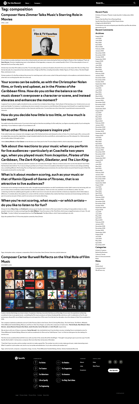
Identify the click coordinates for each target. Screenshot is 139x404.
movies (34, 349)
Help (94, 362)
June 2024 (98, 90)
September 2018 (100, 232)
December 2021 (100, 152)
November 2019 (100, 203)
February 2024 (99, 98)
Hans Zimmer (45, 252)
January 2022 (99, 150)
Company (37, 3)
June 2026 (98, 40)
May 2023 (98, 117)
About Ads (46, 395)
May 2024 (98, 92)
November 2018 (100, 228)
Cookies (39, 395)
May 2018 (98, 240)
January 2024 (99, 100)
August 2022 (99, 135)
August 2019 (99, 210)
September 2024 (100, 84)
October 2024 (99, 82)
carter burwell (9, 349)
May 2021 (98, 166)
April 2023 (98, 119)
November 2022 (100, 129)
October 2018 (99, 230)
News (27, 3)
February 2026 (99, 49)
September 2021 (100, 158)
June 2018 (98, 238)
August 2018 (99, 234)
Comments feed (100, 268)
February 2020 (99, 197)
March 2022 (99, 146)
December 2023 (100, 102)
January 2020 (99, 199)
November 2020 (100, 179)
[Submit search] (134, 3)
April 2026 (98, 45)
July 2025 (98, 63)
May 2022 (98, 141)
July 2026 (98, 38)
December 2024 (100, 78)
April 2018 (98, 243)
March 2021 (98, 170)
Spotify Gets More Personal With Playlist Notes (109, 21)
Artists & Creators (100, 250)
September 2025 (100, 59)
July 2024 (98, 88)
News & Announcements (102, 256)
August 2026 (99, 36)
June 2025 (98, 65)
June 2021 (98, 164)
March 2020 (99, 195)
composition (26, 252)
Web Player (96, 366)
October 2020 (99, 181)
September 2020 (100, 183)
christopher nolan (10, 252)
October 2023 (99, 106)
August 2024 (99, 86)
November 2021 (100, 154)
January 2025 (99, 75)
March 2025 (99, 71)
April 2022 (98, 144)
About (82, 362)
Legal (16, 395)
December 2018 (100, 226)
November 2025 (100, 55)
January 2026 (99, 51)
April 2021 (98, 168)
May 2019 (98, 216)
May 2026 (98, 42)
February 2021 (99, 172)
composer (19, 252)
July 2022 (98, 137)
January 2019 (99, 224)
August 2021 (99, 160)
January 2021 (99, 174)
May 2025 (98, 67)
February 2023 (99, 123)
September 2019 (100, 207)
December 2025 (100, 53)
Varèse (59, 349)
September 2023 (100, 108)
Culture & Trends (100, 254)
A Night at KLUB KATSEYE (103, 23)
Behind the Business (101, 252)
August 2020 (99, 185)
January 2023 (99, 125)
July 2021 (98, 162)
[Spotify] (12, 3)
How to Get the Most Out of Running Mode (108, 19)
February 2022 (99, 148)
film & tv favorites (35, 252)
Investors (83, 370)
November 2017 (100, 245)
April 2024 (98, 94)
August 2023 (99, 111)
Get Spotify (114, 370)
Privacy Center (23, 395)
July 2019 (98, 212)
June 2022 (98, 139)
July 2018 (98, 236)
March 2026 (99, 47)
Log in (97, 264)
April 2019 (98, 218)
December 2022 (100, 127)
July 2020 (98, 187)
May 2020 (98, 191)
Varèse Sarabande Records (70, 349)
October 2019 (99, 205)
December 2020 (100, 177)
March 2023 (99, 121)
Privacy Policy (32, 395)
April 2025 (98, 69)
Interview (53, 252)
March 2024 (99, 96)
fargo (29, 349)
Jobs (81, 366)
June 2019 (98, 214)
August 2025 (99, 61)
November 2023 (100, 104)
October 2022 (99, 131)
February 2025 (99, 73)
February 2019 (99, 222)
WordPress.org (100, 270)
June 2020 (98, 189)
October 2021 (99, 156)
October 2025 (99, 57)
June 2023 (98, 115)
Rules (97, 258)
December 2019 (100, 201)
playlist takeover (61, 252)
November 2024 (100, 80)
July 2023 (98, 113)
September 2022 (100, 133)
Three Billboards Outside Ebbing (46, 349)
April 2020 (98, 193)
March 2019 (98, 220)
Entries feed (99, 266)
